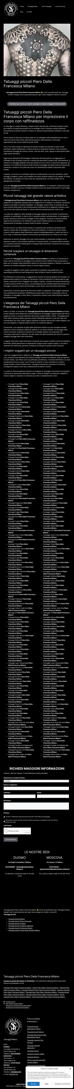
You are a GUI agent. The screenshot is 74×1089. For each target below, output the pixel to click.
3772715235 (54, 867)
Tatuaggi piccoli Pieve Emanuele (19, 921)
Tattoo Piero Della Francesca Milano (45, 988)
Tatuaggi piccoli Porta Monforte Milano (17, 1007)
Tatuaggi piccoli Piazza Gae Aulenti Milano (18, 1005)
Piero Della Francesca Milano (14, 1003)
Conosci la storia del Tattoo (14, 981)
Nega (46, 1084)
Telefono (8, 793)
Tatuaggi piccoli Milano (16, 919)
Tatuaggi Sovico (33, 1051)
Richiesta (8, 801)
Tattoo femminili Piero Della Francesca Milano (48, 997)
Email (40, 793)
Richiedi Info (13, 1074)
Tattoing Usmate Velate (35, 1054)
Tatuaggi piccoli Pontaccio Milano (20, 928)
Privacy (7, 813)
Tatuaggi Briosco (33, 1057)
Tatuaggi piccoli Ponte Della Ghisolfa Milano (24, 930)
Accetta (33, 1084)
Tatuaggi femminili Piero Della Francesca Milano (38, 990)
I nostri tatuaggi (46, 6)
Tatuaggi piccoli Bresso (35, 1032)
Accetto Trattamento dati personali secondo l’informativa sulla (28, 816)
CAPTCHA (7, 826)
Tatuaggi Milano (33, 6)
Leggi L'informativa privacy (25, 1084)
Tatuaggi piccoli (10, 1001)
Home (22, 6)
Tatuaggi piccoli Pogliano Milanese (20, 926)
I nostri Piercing (60, 6)
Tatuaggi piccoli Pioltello (17, 924)
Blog (21, 12)
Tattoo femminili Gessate (36, 1065)
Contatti (29, 12)
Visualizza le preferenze (62, 1084)
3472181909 (10, 867)
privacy (47, 816)
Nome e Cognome (11, 785)
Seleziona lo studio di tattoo (15, 778)
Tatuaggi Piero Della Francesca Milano (17, 988)
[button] (70, 1069)
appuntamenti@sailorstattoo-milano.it (54, 869)
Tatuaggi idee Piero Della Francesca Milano (41, 992)
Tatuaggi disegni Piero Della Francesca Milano (42, 995)
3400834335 (16, 1072)
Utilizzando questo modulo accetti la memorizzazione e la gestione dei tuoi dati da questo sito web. (31, 821)
